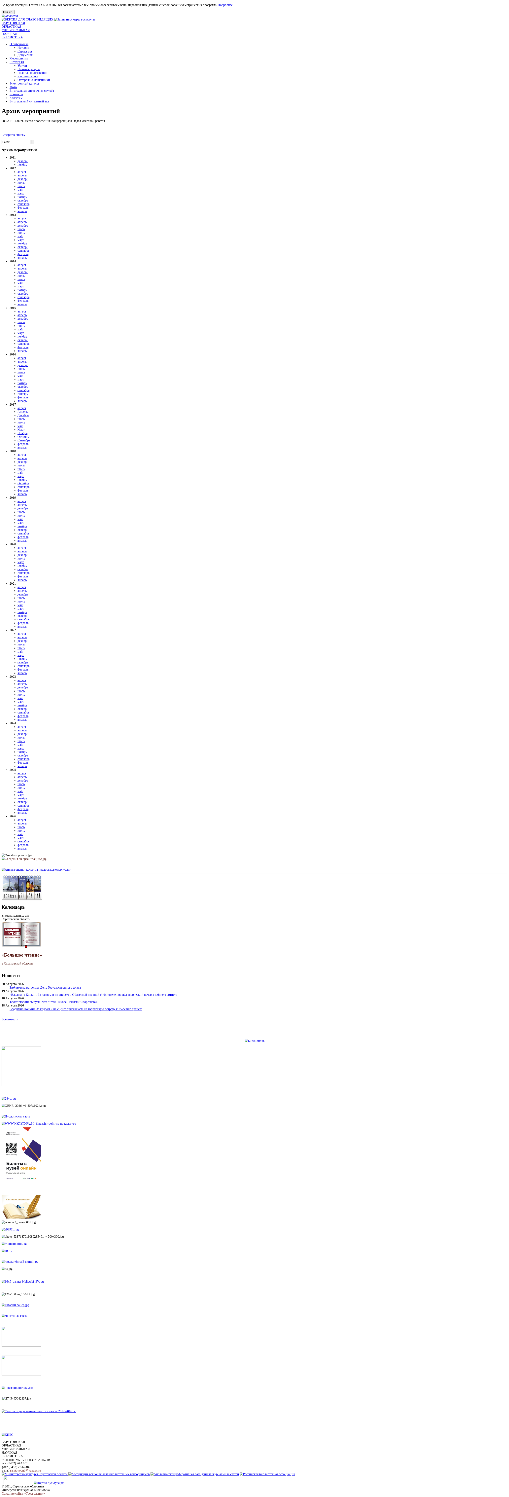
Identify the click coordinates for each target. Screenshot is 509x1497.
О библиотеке (19, 44)
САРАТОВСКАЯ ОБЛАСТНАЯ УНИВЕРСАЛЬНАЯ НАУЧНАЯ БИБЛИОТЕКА (16, 30)
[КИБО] (8, 1434)
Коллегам (16, 97)
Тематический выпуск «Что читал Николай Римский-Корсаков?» (54, 1002)
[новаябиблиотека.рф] (17, 1387)
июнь (21, 186)
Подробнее (225, 5)
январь (22, 211)
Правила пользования (32, 72)
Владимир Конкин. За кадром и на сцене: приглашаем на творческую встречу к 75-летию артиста (76, 1009)
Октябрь (23, 436)
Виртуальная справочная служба (32, 90)
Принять (8, 12)
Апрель (22, 411)
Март (21, 429)
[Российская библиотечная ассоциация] (267, 1474)
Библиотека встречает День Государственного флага (45, 987)
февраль (22, 207)
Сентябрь (23, 440)
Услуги (22, 65)
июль (21, 182)
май (20, 189)
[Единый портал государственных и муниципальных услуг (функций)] (17, 1482)
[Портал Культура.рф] (49, 1482)
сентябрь (23, 204)
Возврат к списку (13, 134)
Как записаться (27, 76)
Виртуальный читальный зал (29, 101)
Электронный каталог (25, 83)
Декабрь (23, 415)
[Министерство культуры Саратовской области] (35, 1474)
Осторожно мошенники (33, 80)
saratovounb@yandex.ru (25, 1470)
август (21, 171)
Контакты (16, 94)
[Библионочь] (254, 1040)
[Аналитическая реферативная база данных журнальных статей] (195, 1474)
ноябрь (22, 164)
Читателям (17, 62)
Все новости (10, 1019)
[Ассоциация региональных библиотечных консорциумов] (109, 1474)
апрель (22, 175)
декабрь (22, 161)
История (23, 47)
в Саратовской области (22, 958)
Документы (25, 54)
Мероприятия (19, 58)
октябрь (22, 200)
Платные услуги (28, 69)
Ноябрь (22, 433)
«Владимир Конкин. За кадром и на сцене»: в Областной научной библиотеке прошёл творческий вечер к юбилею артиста (93, 994)
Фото (13, 87)
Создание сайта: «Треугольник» (23, 1493)
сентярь (22, 393)
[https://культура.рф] (39, 1123)
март (20, 193)
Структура (24, 51)
